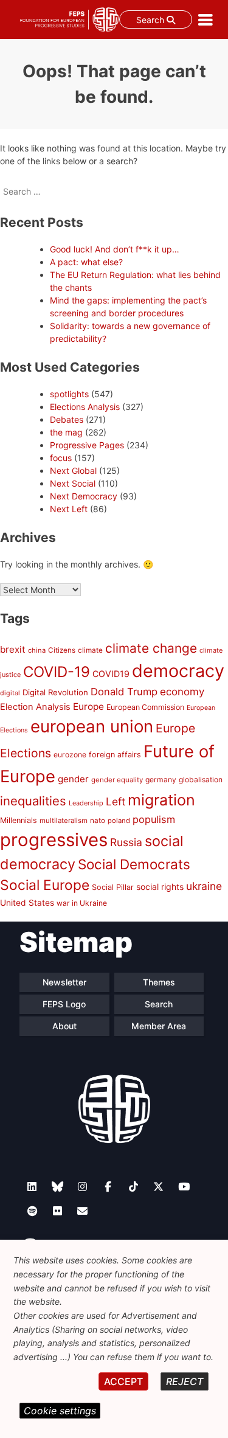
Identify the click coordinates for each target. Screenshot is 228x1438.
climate (90, 650)
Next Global (73, 470)
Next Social (72, 483)
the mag (66, 432)
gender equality (117, 780)
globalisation (201, 779)
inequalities (33, 800)
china (37, 650)
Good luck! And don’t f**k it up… (114, 249)
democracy (178, 670)
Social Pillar (113, 887)
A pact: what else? (86, 262)
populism (154, 819)
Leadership (86, 803)
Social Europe (44, 885)
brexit (13, 649)
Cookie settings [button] (60, 1411)
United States (27, 903)
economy (182, 692)
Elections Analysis (85, 406)
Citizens (61, 650)
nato (97, 820)
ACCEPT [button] (123, 1381)
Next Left (69, 509)
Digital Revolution (55, 692)
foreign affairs (115, 754)
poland (119, 820)
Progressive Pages (87, 445)
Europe (88, 706)
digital (10, 693)
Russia (126, 842)
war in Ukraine (82, 903)
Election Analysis (35, 706)
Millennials (18, 820)
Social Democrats (134, 864)
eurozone (70, 754)
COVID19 (111, 674)
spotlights (69, 394)
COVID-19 (56, 672)
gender (73, 779)
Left (115, 801)
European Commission (145, 707)
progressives (54, 839)
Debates (66, 419)
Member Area (158, 1026)
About (64, 1026)
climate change (151, 648)
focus (61, 458)
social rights (160, 886)
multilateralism (64, 820)
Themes (159, 982)
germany (160, 779)
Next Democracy (83, 496)
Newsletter (64, 982)
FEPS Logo (64, 1004)
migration (161, 800)
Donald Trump (124, 692)
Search (151, 20)
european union (91, 726)
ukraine (204, 886)
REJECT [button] (184, 1381)
